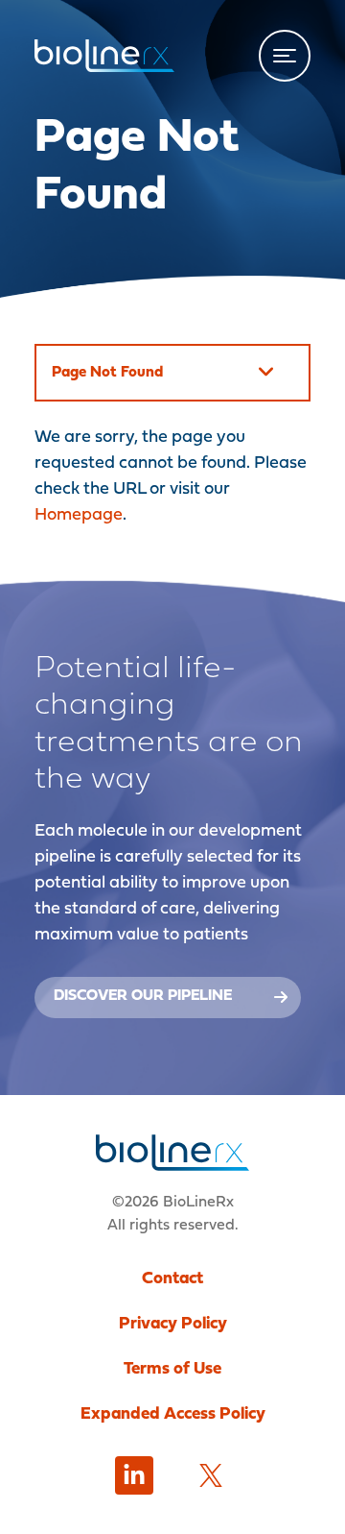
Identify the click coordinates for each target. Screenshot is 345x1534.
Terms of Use (172, 1369)
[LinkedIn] (134, 1475)
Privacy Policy (173, 1324)
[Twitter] (211, 1475)
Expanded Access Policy (172, 1414)
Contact (172, 1279)
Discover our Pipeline (143, 996)
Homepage (78, 515)
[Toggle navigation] (284, 56)
